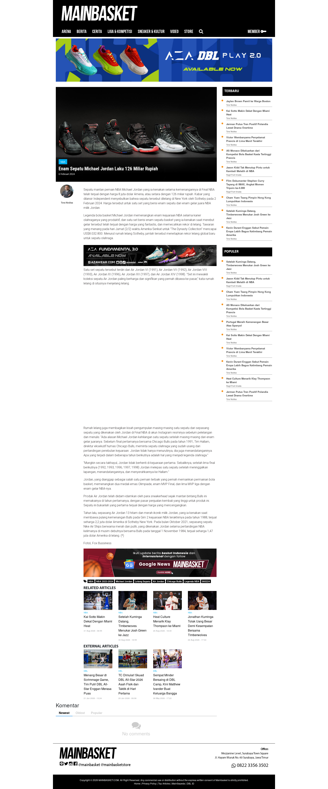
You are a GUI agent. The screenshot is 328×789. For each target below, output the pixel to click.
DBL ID (190, 783)
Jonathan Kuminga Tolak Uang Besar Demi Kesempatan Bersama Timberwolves (200, 625)
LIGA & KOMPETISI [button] (120, 31)
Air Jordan (158, 581)
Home (137, 783)
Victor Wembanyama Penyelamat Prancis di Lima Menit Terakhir (245, 139)
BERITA (82, 31)
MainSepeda (178, 783)
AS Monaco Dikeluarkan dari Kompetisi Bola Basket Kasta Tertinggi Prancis (248, 154)
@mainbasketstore (116, 764)
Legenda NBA (191, 581)
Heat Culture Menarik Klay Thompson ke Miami (167, 621)
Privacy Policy (149, 783)
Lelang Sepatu (142, 581)
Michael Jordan (124, 581)
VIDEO (174, 31)
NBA (63, 161)
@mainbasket (89, 764)
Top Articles (164, 783)
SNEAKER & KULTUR (151, 31)
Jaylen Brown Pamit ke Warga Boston (248, 101)
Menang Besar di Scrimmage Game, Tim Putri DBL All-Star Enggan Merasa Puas (97, 684)
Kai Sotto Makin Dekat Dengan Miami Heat (98, 621)
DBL (86, 671)
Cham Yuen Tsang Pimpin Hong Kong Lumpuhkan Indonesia (248, 199)
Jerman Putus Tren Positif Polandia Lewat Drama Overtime (247, 125)
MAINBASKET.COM (109, 780)
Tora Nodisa (231, 105)
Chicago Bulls (174, 581)
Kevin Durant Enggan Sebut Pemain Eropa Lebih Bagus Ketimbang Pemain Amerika (249, 231)
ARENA (66, 31)
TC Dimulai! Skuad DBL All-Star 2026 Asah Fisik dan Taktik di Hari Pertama (131, 684)
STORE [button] (188, 31)
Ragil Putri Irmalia (233, 175)
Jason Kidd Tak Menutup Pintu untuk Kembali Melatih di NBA (248, 169)
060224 (206, 581)
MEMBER (254, 31)
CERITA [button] (97, 31)
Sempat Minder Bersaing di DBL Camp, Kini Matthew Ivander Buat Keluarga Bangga (166, 684)
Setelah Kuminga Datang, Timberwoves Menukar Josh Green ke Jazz (132, 625)
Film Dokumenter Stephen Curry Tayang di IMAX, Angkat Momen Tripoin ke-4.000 (245, 184)
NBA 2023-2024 (104, 581)
